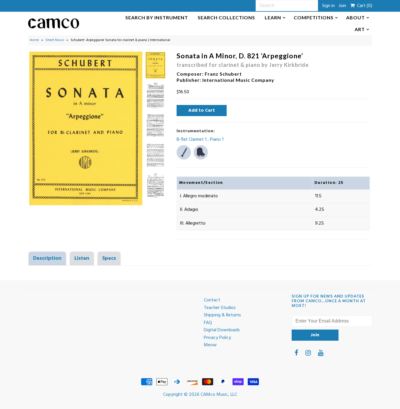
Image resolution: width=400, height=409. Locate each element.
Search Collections (226, 17)
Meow (210, 345)
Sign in (328, 6)
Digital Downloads (222, 330)
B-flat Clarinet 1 (192, 139)
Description (47, 258)
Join (342, 6)
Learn (273, 17)
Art (360, 29)
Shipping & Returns (222, 315)
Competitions (314, 17)
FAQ (208, 323)
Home (34, 40)
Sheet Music (54, 40)
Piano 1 (216, 139)
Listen (81, 258)
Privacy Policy (217, 338)
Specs (109, 258)
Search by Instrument (156, 17)
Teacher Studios (220, 308)
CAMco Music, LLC (219, 394)
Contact (212, 300)
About (355, 17)
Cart (363, 6)
